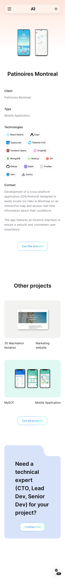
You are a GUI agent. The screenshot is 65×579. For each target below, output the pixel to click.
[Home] (33, 9)
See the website (33, 246)
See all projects (32, 420)
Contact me (33, 527)
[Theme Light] (56, 8)
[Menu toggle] (9, 9)
